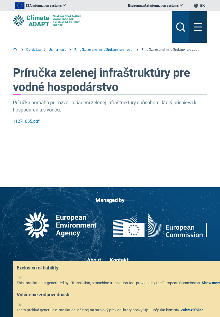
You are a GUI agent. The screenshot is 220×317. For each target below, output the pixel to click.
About (94, 260)
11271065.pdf (26, 121)
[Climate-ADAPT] (90, 20)
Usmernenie (57, 50)
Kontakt (119, 260)
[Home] (15, 50)
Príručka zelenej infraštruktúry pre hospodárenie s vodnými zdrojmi (103, 50)
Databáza (33, 50)
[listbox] (40, 5)
